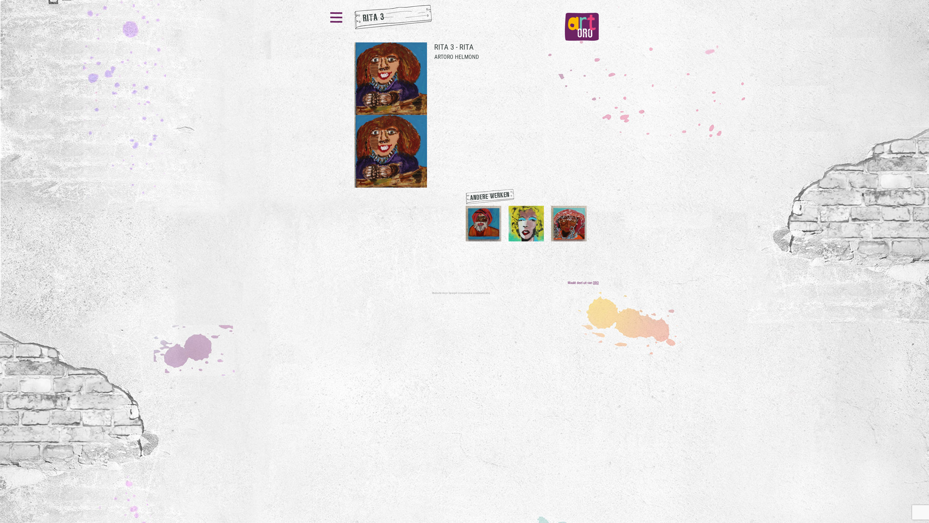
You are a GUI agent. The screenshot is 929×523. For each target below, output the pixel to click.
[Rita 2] (569, 223)
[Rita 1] (483, 223)
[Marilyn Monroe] (526, 223)
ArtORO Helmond (456, 57)
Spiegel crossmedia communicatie (469, 293)
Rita (466, 47)
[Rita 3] (390, 115)
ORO (596, 283)
